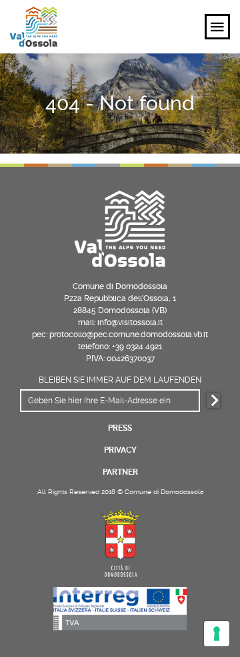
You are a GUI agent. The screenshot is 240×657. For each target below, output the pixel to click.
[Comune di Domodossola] (120, 541)
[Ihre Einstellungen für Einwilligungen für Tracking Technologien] (216, 633)
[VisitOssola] (33, 27)
